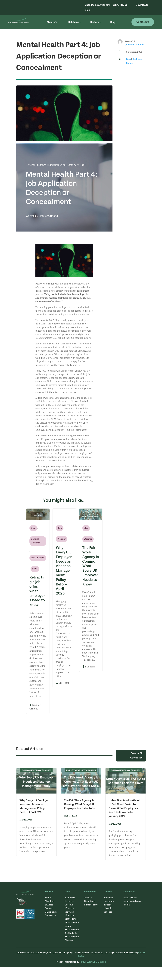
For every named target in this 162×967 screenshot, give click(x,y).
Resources (70, 897)
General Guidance (35, 541)
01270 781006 (130, 897)
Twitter (107, 905)
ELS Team (64, 682)
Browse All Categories (136, 755)
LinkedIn (108, 908)
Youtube (108, 912)
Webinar (61, 539)
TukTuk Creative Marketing (93, 962)
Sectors (94, 22)
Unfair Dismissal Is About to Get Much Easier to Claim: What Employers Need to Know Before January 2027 (124, 808)
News (34, 569)
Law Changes (37, 557)
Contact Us (142, 21)
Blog (87, 10)
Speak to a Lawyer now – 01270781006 (106, 5)
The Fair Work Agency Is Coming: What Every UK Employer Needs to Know (90, 566)
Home (48, 897)
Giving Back (50, 912)
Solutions (73, 22)
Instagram (109, 901)
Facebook (108, 897)
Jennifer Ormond (134, 44)
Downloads (142, 5)
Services (49, 905)
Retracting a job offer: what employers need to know (37, 591)
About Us (52, 22)
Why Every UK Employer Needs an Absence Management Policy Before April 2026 (64, 571)
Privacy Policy (90, 905)
